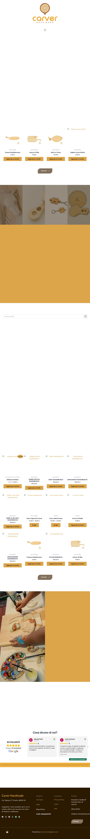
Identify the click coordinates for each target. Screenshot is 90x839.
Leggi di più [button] (63, 754)
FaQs (55, 809)
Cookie (56, 804)
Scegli (34, 525)
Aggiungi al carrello (12, 159)
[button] (45, 30)
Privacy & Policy (59, 800)
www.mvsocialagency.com (49, 832)
